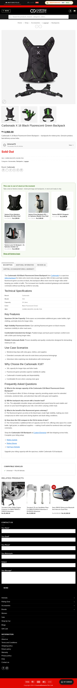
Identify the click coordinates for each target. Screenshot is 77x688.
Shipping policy (7, 646)
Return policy (6, 649)
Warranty (5, 652)
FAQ (3, 659)
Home (20, 23)
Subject (4, 562)
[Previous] (5, 67)
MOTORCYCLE (13, 2)
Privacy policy (6, 656)
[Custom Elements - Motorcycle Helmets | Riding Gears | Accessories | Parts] (38, 10)
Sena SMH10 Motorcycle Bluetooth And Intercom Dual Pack (63, 508)
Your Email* (5, 536)
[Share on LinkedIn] (21, 170)
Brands (4, 609)
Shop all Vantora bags (11, 254)
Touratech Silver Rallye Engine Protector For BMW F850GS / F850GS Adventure (11, 509)
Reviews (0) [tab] (41, 265)
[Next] (71, 67)
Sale (3, 617)
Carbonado (11, 167)
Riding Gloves (12, 443)
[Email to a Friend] (14, 170)
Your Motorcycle (7, 553)
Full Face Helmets (13, 447)
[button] (6, 11)
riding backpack (10, 278)
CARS (34, 2)
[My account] (70, 11)
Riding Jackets (12, 440)
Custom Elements (39, 433)
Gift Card (5, 629)
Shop (26, 23)
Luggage (46, 23)
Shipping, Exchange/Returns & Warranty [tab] (18, 269)
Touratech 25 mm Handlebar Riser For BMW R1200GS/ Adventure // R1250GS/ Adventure (38, 509)
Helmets (4, 598)
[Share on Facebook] (7, 170)
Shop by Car (6, 621)
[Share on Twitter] (10, 170)
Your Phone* (6, 545)
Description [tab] (7, 265)
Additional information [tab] (25, 265)
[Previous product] (40, 26)
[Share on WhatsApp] (3, 170)
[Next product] (36, 26)
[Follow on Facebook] (3, 668)
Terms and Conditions (9, 642)
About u (4, 639)
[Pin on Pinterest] (17, 170)
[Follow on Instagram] (7, 668)
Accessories (35, 23)
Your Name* (5, 528)
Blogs (4, 625)
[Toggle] (74, 598)
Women (4, 613)
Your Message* (7, 570)
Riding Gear (6, 602)
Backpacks (55, 23)
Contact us (5, 662)
